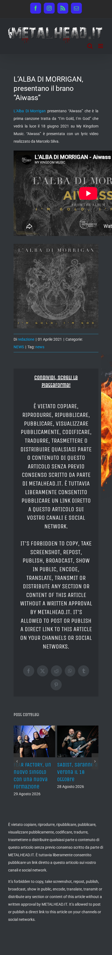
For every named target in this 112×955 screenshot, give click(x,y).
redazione (26, 339)
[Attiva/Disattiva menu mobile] (101, 46)
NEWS (19, 347)
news (39, 347)
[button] (17, 761)
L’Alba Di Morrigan (30, 111)
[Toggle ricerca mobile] (90, 46)
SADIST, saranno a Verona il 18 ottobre (77, 772)
